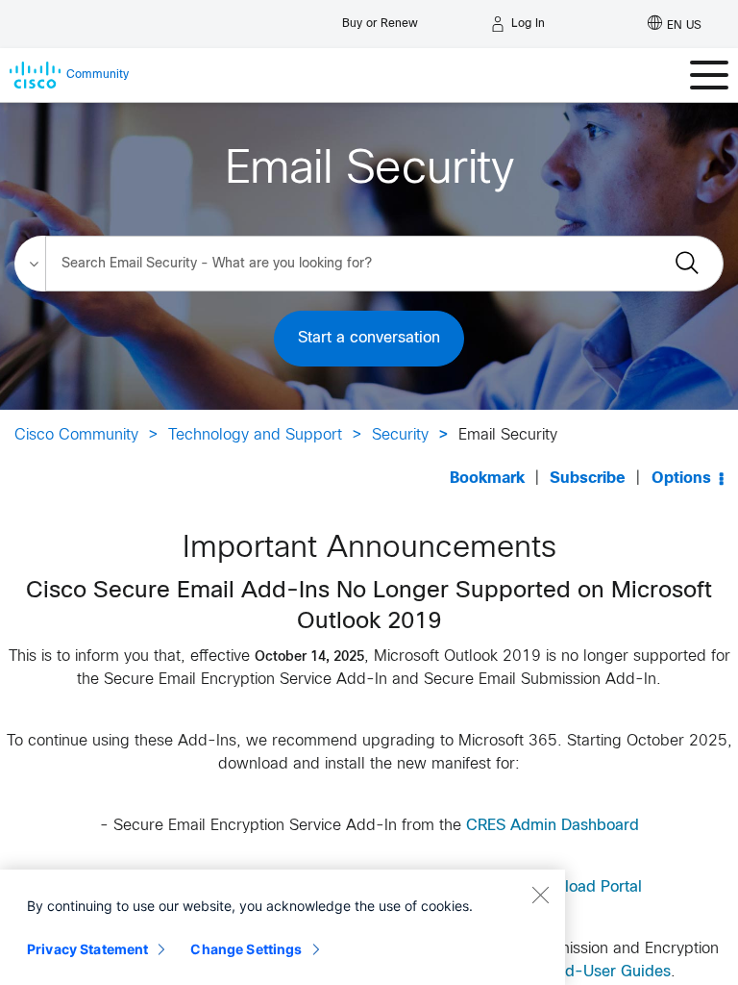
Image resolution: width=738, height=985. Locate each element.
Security (400, 435)
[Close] (540, 894)
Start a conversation (369, 338)
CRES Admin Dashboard (552, 826)
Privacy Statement (87, 949)
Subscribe (588, 478)
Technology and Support (255, 435)
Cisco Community (76, 435)
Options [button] (681, 478)
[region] (282, 927)
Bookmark (487, 478)
